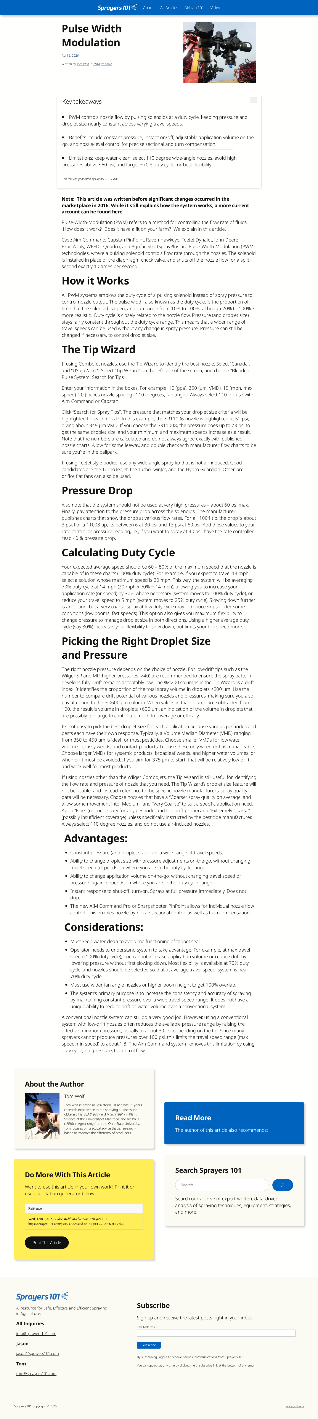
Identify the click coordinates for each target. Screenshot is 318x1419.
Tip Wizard (147, 363)
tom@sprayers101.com (36, 1373)
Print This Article (47, 1242)
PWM (96, 64)
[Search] (282, 1185)
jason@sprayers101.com (37, 1353)
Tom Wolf (83, 64)
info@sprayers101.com (36, 1333)
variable (106, 64)
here (117, 211)
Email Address (146, 1327)
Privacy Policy (295, 1406)
